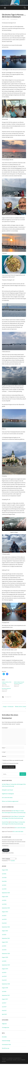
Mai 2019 (4, 980)
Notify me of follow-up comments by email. (13, 760)
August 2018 (5, 987)
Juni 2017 (4, 1006)
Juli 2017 (4, 1002)
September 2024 (6, 892)
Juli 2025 (4, 885)
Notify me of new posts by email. (10, 763)
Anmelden (4, 1036)
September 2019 (6, 965)
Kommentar (5, 727)
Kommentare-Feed (6, 1044)
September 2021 (6, 938)
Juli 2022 (4, 934)
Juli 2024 (4, 900)
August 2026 (5, 870)
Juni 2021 (4, 949)
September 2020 (6, 953)
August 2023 (5, 911)
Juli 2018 (4, 991)
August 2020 (5, 957)
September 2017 (6, 995)
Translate (12, 860)
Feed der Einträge (6, 1040)
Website (4, 756)
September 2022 (6, 927)
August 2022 (5, 930)
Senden (6, 850)
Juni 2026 (4, 877)
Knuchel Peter (5, 822)
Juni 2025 (4, 889)
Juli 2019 (4, 972)
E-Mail (4, 752)
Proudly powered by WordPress (11, 1058)
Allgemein (4, 1023)
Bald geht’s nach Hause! (7, 790)
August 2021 (5, 942)
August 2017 (5, 999)
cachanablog (13, 19)
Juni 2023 (4, 919)
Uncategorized (8, 696)
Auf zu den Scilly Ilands (7, 797)
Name (4, 747)
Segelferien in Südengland (8, 793)
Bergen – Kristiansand (7, 706)
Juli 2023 (4, 915)
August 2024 (5, 896)
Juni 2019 (4, 976)
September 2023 (6, 908)
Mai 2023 (4, 923)
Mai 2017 (4, 1010)
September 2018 (6, 983)
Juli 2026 (4, 873)
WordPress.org (5, 1048)
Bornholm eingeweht (6, 688)
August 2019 (5, 968)
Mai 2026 (4, 881)
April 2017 (4, 1014)
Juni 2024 (4, 904)
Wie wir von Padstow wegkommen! (10, 801)
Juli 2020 (4, 961)
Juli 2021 (4, 946)
